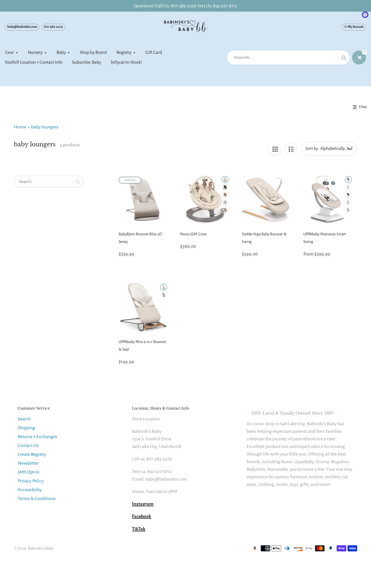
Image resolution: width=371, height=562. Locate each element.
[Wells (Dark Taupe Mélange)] (348, 210)
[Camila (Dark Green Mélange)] (348, 179)
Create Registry (32, 454)
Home (20, 126)
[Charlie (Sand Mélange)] (348, 187)
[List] (291, 149)
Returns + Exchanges (37, 436)
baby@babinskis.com (22, 27)
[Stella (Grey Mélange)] (348, 202)
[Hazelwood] (225, 210)
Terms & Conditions (37, 498)
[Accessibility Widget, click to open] (365, 14)
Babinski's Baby (41, 548)
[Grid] (275, 149)
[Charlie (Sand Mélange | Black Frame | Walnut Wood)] (163, 287)
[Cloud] (225, 179)
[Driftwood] (225, 202)
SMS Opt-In (28, 472)
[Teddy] (225, 194)
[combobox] (48, 181)
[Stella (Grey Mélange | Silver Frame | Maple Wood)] (163, 295)
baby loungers (44, 126)
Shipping (26, 427)
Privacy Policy (31, 480)
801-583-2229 (53, 27)
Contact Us (28, 445)
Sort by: (312, 148)
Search (24, 418)
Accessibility (30, 489)
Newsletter (28, 463)
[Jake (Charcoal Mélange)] (348, 194)
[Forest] (225, 187)
